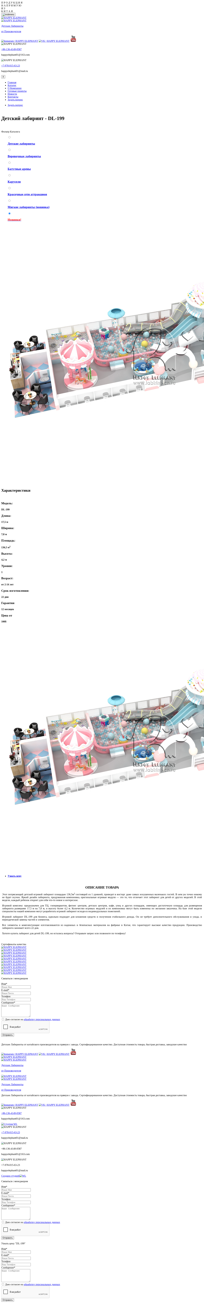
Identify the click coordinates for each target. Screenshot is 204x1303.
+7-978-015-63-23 (10, 65)
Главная (12, 82)
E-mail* (5, 990)
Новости (12, 94)
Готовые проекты (17, 91)
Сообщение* (8, 1002)
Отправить (8, 1035)
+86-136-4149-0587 (11, 49)
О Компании (15, 88)
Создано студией (10, 1175)
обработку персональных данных (42, 1019)
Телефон (6, 996)
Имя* (4, 984)
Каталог (12, 85)
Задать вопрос (15, 99)
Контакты (13, 96)
